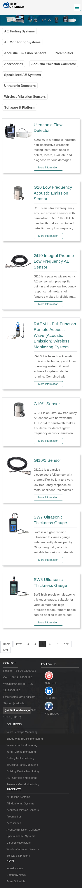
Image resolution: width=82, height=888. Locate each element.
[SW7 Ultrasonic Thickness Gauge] (18, 523)
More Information (48, 167)
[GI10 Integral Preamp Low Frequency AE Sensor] (18, 261)
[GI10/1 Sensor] (18, 466)
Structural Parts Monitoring (22, 764)
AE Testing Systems (19, 31)
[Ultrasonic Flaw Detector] (18, 131)
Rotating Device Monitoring (23, 771)
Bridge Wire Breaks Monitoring (25, 738)
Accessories (13, 64)
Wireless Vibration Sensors (25, 96)
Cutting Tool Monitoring (20, 758)
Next (66, 644)
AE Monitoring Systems (22, 42)
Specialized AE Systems (22, 75)
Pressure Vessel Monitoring (23, 784)
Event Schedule (16, 881)
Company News (16, 874)
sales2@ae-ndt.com (23, 696)
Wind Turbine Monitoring (21, 751)
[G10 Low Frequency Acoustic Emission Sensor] (18, 193)
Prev (19, 644)
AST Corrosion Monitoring (22, 777)
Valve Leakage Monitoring (22, 732)
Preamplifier (64, 53)
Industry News (15, 868)
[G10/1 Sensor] (18, 409)
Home (6, 644)
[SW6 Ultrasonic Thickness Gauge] (18, 585)
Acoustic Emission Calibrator (53, 64)
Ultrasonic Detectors (20, 85)
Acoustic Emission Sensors (25, 53)
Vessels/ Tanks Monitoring (22, 745)
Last (5, 649)
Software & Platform (19, 107)
